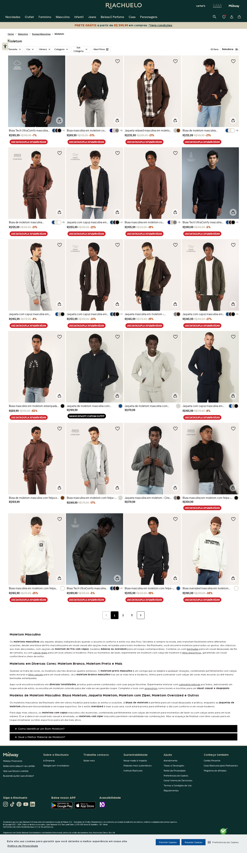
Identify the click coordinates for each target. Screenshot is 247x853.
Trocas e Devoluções (174, 765)
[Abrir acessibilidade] (5, 46)
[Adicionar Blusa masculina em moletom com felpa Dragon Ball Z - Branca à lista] (59, 519)
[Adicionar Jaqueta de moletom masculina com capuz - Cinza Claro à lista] (175, 336)
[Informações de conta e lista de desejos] (231, 17)
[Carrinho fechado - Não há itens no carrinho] (239, 17)
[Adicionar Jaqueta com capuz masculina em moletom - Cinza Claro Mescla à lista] (59, 244)
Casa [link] (132, 17)
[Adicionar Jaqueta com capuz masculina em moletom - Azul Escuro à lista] (233, 336)
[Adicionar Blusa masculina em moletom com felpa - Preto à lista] (117, 61)
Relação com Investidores (56, 765)
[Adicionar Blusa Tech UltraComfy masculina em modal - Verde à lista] (117, 519)
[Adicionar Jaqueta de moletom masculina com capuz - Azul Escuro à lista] (117, 336)
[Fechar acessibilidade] (9, 41)
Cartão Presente (212, 760)
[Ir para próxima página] (141, 615)
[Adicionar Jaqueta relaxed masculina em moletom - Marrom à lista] (175, 61)
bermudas (193, 648)
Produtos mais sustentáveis (137, 765)
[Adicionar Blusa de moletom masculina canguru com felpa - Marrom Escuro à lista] (233, 61)
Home (11, 33)
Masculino (23, 33)
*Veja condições (160, 25)
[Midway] (234, 6)
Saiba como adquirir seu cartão (19, 765)
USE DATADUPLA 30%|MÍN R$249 (28, 142)
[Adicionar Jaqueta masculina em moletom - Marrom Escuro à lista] (175, 244)
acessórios (151, 688)
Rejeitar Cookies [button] (193, 842)
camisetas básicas (189, 684)
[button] (223, 842)
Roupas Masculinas (41, 33)
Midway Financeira (12, 760)
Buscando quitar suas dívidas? (18, 775)
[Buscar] (214, 17)
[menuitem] (12, 17)
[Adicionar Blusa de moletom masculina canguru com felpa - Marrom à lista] (59, 153)
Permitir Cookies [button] (168, 842)
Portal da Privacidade (175, 770)
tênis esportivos (191, 652)
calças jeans (40, 652)
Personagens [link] (148, 17)
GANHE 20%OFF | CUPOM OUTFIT (86, 416)
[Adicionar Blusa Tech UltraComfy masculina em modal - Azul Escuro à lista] (233, 153)
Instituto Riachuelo (133, 770)
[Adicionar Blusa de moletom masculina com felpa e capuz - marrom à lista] (59, 428)
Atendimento (170, 760)
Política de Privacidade (23, 845)
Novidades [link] (12, 17)
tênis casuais (35, 674)
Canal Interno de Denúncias (178, 780)
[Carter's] (201, 6)
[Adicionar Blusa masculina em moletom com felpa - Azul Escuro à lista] (175, 519)
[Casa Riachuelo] (217, 6)
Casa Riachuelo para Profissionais (221, 765)
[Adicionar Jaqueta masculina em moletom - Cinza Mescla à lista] (175, 428)
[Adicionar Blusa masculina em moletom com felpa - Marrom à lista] (175, 153)
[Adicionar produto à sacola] (59, 120)
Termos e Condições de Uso (177, 785)
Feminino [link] (45, 17)
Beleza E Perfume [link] (112, 17)
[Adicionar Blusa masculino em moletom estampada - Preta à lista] (59, 336)
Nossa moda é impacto (135, 760)
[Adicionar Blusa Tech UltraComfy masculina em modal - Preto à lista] (59, 61)
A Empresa (49, 760)
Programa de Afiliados (215, 770)
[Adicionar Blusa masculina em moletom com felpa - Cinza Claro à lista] (117, 428)
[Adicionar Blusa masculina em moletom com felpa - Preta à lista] (233, 428)
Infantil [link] (79, 17)
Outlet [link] (29, 17)
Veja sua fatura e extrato (15, 770)
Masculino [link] (63, 17)
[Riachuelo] (123, 5)
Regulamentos (171, 790)
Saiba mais (89, 760)
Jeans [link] (92, 17)
